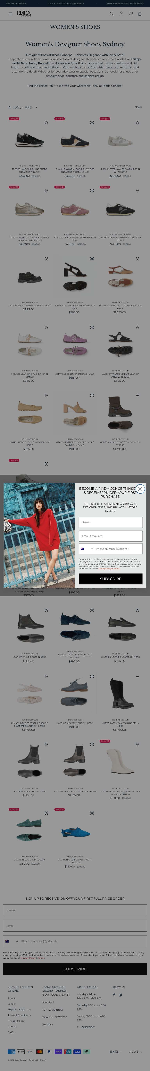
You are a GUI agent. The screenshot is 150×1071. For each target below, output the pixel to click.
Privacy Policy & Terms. (109, 568)
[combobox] (86, 548)
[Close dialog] (140, 489)
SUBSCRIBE (110, 579)
